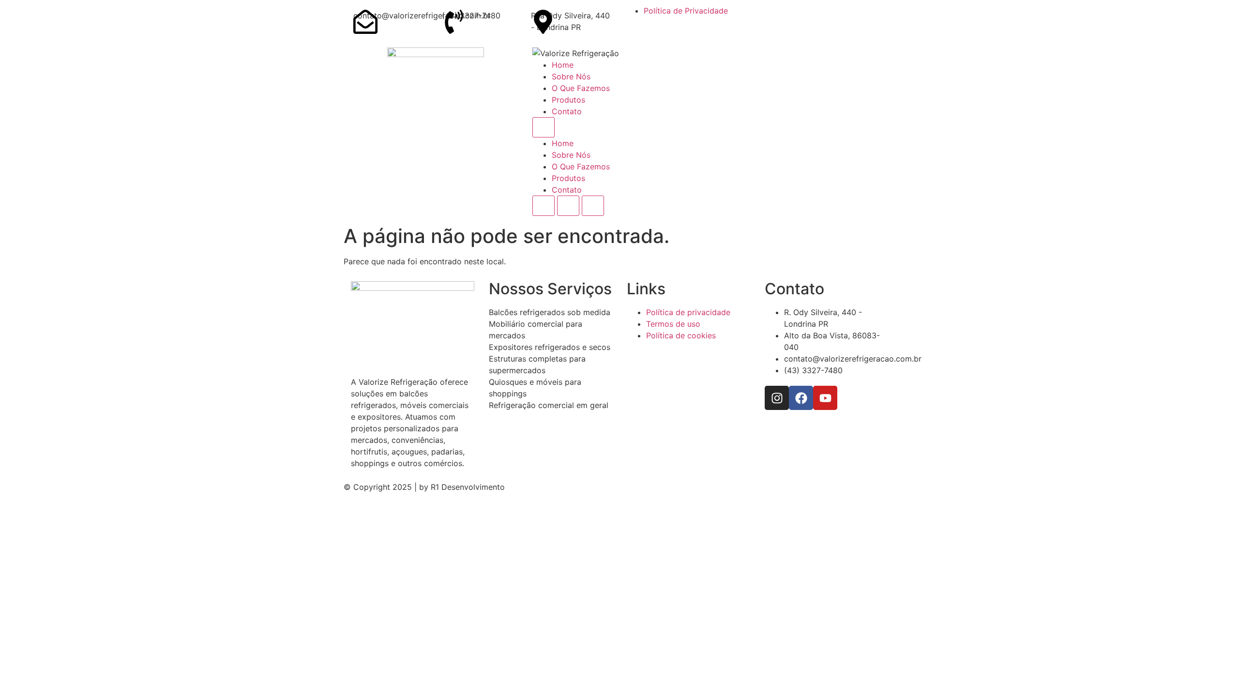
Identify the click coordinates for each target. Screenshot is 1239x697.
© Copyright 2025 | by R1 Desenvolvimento (424, 487)
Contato (567, 111)
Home (563, 65)
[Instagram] (777, 398)
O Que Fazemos (581, 88)
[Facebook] (801, 398)
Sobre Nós (571, 76)
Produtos (568, 100)
